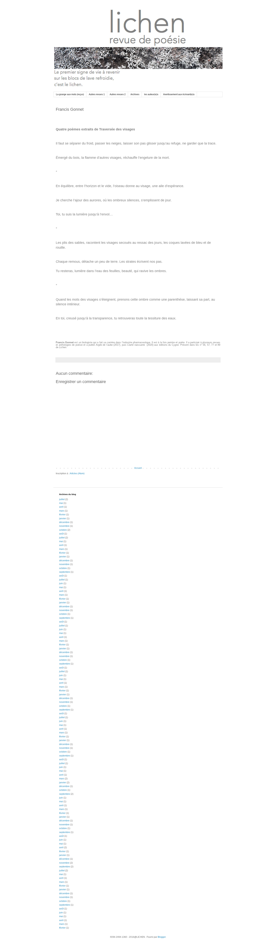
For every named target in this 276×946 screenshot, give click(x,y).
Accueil (138, 468)
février (62, 514)
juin (61, 583)
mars (61, 511)
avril (61, 507)
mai (61, 503)
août (61, 533)
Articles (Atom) (77, 473)
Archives (134, 94)
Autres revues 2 (118, 94)
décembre (64, 522)
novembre (64, 526)
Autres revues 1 (97, 94)
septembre (64, 572)
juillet (62, 499)
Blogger (162, 937)
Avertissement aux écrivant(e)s (179, 94)
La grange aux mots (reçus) (70, 94)
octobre (63, 530)
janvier (62, 518)
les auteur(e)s (151, 94)
